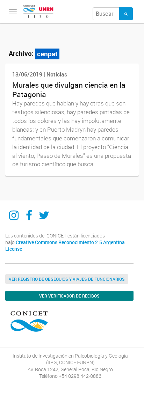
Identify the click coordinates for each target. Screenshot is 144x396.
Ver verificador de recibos (69, 296)
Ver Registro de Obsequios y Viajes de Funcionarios (67, 279)
